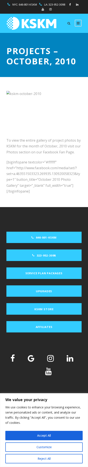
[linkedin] (77, 4)
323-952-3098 (56, 4)
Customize (44, 447)
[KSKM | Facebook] (12, 358)
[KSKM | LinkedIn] (70, 358)
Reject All (44, 459)
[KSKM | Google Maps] (31, 358)
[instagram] (50, 9)
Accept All (44, 435)
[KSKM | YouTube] (48, 371)
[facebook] (70, 4)
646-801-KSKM (28, 4)
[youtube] (43, 9)
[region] (44, 430)
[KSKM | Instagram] (50, 358)
